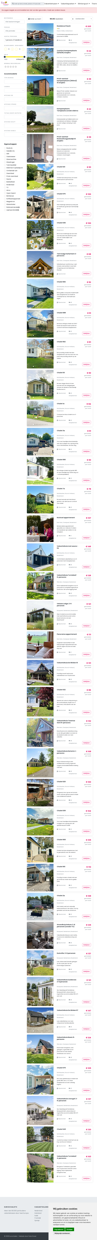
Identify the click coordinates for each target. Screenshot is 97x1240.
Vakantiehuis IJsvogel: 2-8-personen (67, 1100)
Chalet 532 (61, 690)
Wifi (7, 154)
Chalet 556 (61, 460)
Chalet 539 (61, 811)
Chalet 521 (61, 167)
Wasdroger (10, 162)
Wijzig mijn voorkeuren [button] (62, 1233)
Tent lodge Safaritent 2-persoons (67, 255)
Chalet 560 (61, 840)
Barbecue (10, 196)
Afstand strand (10, 104)
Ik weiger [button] (70, 1229)
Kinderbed (10, 185)
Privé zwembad (12, 176)
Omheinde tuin (11, 171)
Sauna (8, 179)
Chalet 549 (61, 1129)
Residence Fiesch (64, 26)
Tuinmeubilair (11, 165)
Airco (8, 190)
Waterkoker (10, 204)
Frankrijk (37, 1218)
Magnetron (10, 201)
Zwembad (10, 173)
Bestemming (8, 18)
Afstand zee (8, 95)
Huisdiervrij (10, 151)
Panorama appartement (67, 634)
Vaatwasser (10, 156)
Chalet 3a (61, 431)
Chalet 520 (61, 782)
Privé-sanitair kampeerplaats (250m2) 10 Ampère (67, 81)
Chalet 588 (61, 313)
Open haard (10, 193)
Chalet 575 (61, 194)
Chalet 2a (61, 896)
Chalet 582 (61, 282)
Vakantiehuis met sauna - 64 (67, 547)
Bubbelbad (10, 182)
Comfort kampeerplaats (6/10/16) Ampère (67, 52)
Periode (7, 27)
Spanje (37, 1220)
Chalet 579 (61, 1068)
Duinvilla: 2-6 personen (66, 953)
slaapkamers (9, 45)
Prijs (6, 54)
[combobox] (14, 82)
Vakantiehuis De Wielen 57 (67, 1010)
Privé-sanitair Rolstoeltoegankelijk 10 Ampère (66, 139)
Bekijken (86, 42)
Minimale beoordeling (12, 63)
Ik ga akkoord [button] (59, 1229)
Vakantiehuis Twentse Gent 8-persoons (66, 722)
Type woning (9, 78)
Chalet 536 (61, 223)
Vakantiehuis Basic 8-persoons (66, 1038)
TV (7, 187)
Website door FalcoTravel (27, 1236)
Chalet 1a (60, 404)
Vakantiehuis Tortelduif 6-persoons (66, 576)
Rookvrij (9, 148)
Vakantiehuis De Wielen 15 (67, 663)
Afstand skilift (9, 122)
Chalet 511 (61, 373)
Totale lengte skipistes (12, 113)
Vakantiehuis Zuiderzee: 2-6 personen (66, 981)
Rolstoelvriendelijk (13, 207)
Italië (36, 1216)
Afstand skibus (10, 130)
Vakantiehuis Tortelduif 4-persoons (66, 1157)
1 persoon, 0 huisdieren (13, 40)
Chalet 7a (61, 489)
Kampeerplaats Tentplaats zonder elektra (67, 110)
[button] (33, 44)
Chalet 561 (61, 867)
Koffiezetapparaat (13, 199)
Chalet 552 (61, 342)
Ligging (7, 86)
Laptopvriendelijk (12, 210)
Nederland (38, 1211)
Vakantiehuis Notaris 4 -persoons (67, 752)
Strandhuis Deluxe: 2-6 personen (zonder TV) (66, 926)
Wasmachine (11, 159)
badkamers (19, 45)
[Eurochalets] (5, 4)
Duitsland (37, 1213)
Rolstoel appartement (66, 518)
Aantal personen (10, 36)
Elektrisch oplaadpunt (14, 168)
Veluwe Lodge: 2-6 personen (64, 605)
